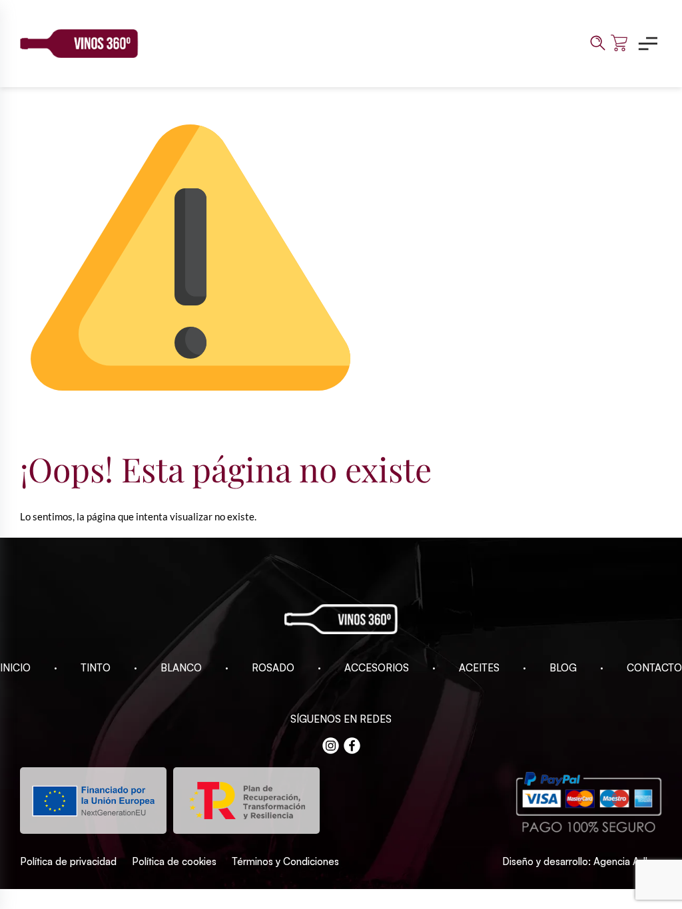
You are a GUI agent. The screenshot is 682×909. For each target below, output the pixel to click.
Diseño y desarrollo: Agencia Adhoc (582, 861)
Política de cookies (174, 861)
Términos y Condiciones (285, 861)
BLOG (563, 667)
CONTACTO (654, 667)
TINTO (96, 667)
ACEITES (479, 667)
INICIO (15, 667)
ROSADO (273, 667)
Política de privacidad (68, 861)
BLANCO (181, 667)
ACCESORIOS (376, 667)
